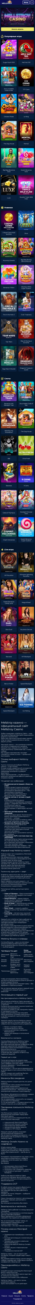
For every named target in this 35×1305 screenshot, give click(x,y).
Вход (26, 2)
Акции (10, 1296)
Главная (4, 1296)
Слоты (23, 1296)
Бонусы (17, 1296)
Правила (30, 1296)
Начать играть (17, 29)
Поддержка (17, 1299)
